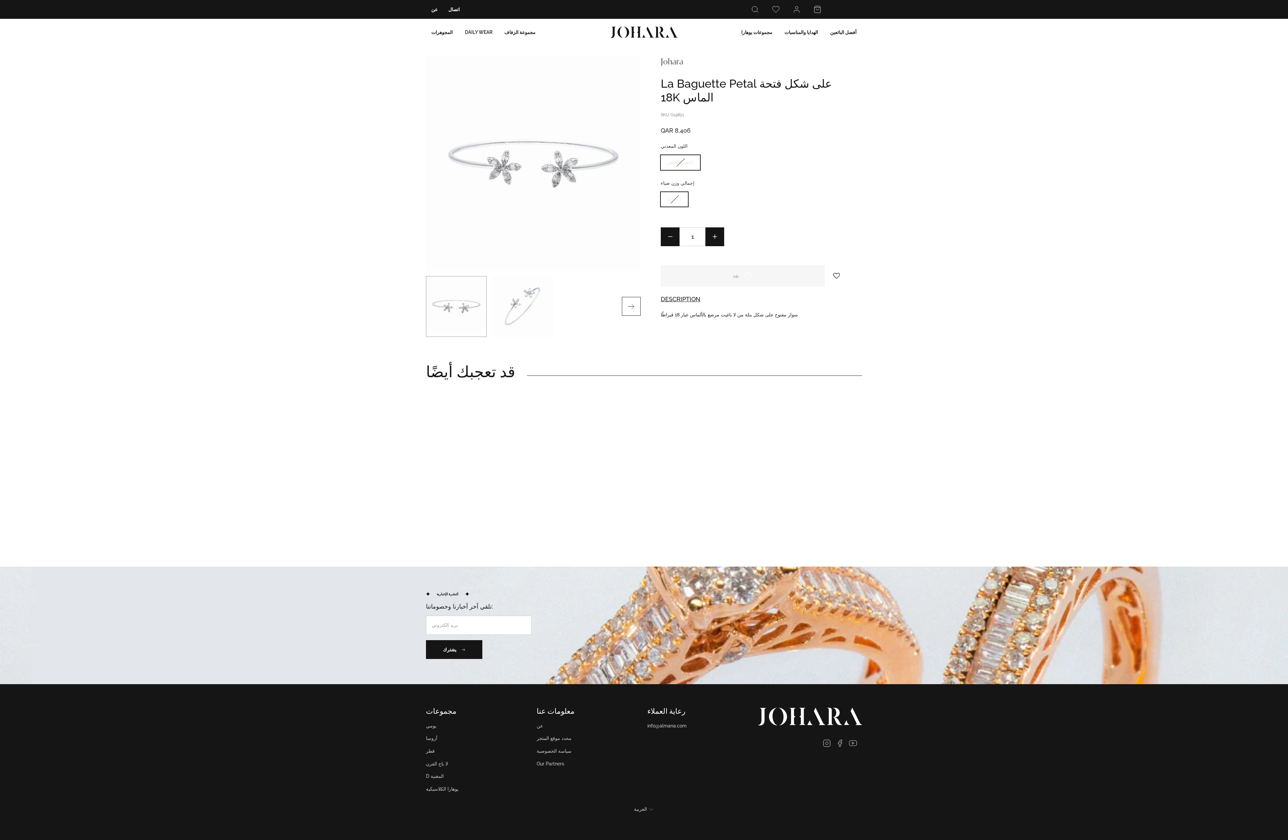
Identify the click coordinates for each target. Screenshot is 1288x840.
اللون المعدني (674, 146)
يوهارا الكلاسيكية (442, 789)
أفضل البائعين (843, 32)
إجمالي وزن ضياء (677, 183)
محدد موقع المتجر (554, 738)
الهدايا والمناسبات (801, 32)
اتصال (454, 9)
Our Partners (550, 763)
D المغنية (435, 776)
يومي (431, 725)
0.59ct (674, 199)
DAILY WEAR (478, 32)
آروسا (431, 738)
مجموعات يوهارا (756, 32)
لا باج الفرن (437, 763)
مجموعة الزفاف (520, 32)
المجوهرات (442, 32)
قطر (430, 751)
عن (434, 9)
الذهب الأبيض (680, 162)
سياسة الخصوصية (554, 751)
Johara (672, 62)
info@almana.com (667, 725)
